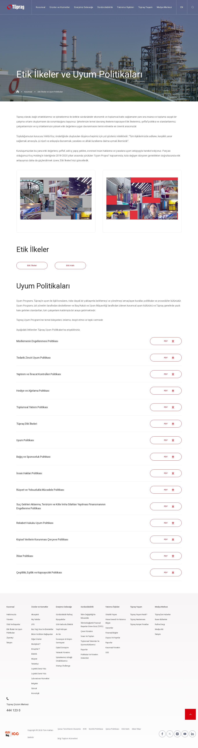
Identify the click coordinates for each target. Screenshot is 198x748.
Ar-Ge (58, 634)
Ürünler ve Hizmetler (60, 7)
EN (181, 7)
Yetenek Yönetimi (63, 652)
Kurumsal (40, 7)
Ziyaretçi (10, 638)
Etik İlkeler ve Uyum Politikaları (50, 92)
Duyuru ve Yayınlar (113, 638)
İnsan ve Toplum (87, 636)
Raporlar (84, 649)
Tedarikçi (35, 664)
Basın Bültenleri (161, 619)
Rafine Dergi (160, 624)
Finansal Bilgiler (112, 633)
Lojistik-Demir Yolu (38, 674)
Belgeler (34, 683)
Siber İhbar (136, 729)
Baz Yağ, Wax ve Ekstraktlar (42, 629)
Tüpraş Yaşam (145, 7)
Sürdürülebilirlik (105, 7)
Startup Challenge (63, 666)
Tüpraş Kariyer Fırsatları (139, 624)
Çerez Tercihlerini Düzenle (69, 729)
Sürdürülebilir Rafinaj (64, 614)
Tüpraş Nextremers (137, 619)
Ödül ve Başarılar (13, 624)
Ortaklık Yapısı (111, 614)
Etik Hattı (125, 729)
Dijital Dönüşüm (62, 647)
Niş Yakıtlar (35, 619)
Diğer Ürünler (36, 639)
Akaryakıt (35, 614)
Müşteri (34, 659)
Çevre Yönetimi (87, 631)
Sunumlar (109, 628)
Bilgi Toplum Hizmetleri (68, 739)
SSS (107, 652)
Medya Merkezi (164, 7)
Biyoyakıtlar (60, 619)
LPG (32, 624)
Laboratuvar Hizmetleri (40, 678)
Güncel (34, 688)
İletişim (9, 643)
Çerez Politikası (112, 729)
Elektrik (34, 654)
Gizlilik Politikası (96, 729)
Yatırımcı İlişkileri (125, 7)
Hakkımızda (11, 614)
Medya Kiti (159, 629)
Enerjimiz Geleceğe (83, 7)
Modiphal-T (35, 644)
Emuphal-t (35, 649)
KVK (84, 729)
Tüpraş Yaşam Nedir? (138, 614)
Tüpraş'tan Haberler (162, 614)
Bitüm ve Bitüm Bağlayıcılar (42, 634)
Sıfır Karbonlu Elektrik (64, 624)
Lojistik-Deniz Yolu (38, 669)
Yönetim (10, 619)
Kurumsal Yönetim (113, 647)
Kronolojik (35, 693)
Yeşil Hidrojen (61, 629)
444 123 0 (13, 710)
